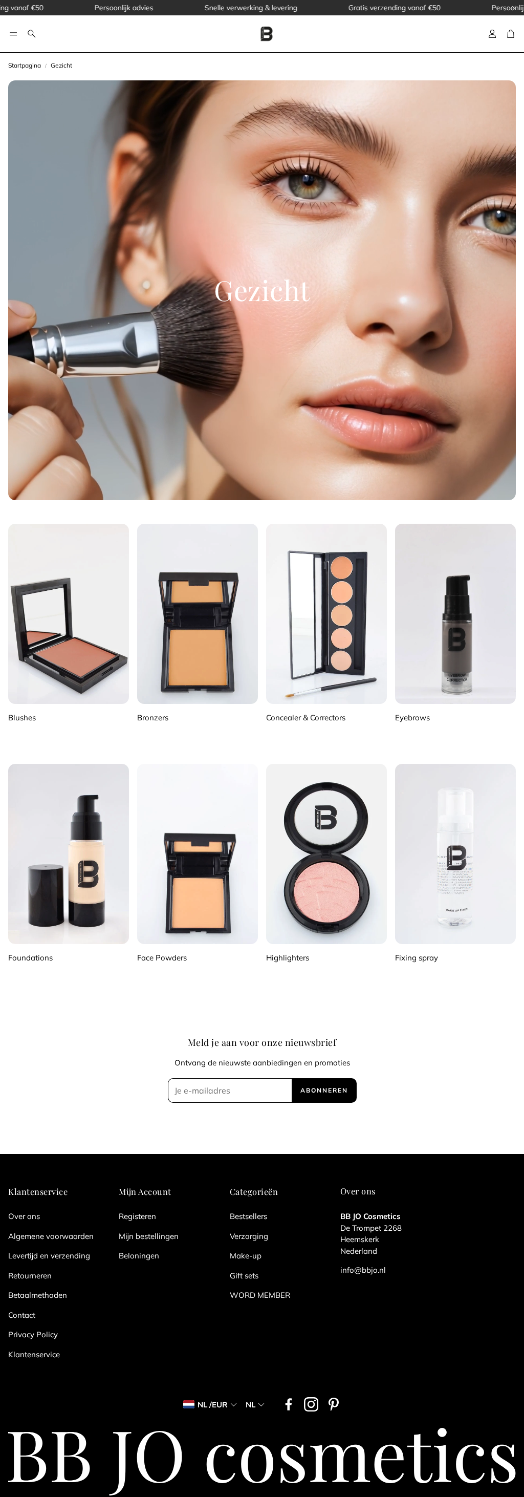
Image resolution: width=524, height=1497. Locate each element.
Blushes (22, 717)
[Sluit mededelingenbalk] (513, 7)
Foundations (30, 958)
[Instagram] (311, 1404)
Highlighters (287, 958)
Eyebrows (412, 717)
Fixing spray (416, 958)
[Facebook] (288, 1404)
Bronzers (152, 717)
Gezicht (61, 65)
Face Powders (162, 958)
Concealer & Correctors (305, 717)
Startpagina (24, 65)
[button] (13, 34)
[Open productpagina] (68, 614)
